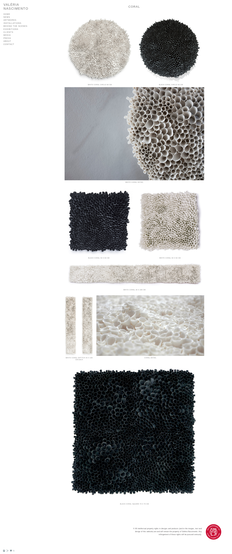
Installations (12, 23)
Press (7, 38)
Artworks (9, 20)
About (7, 41)
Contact (8, 44)
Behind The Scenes (15, 26)
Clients (8, 32)
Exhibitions (10, 29)
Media (7, 35)
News (6, 17)
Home (6, 14)
